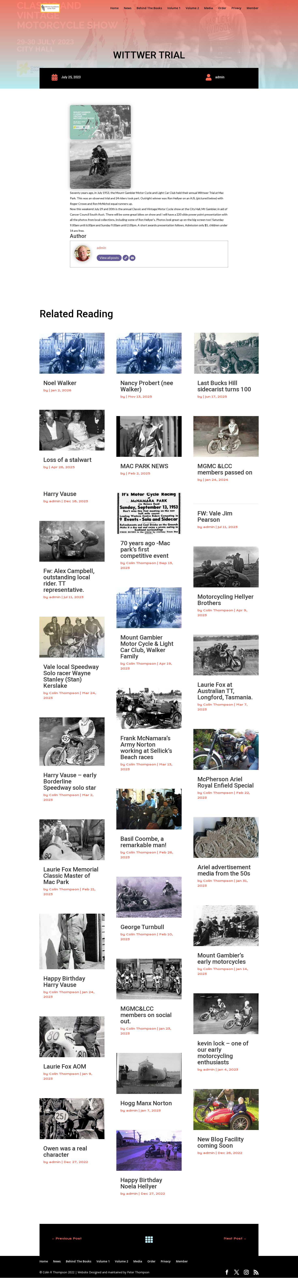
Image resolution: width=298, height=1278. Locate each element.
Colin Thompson (64, 693)
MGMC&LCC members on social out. (146, 1015)
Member (252, 8)
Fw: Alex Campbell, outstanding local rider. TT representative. (68, 580)
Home (114, 8)
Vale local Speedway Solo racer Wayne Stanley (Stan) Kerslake (71, 676)
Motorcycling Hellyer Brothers (225, 599)
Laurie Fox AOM (64, 1066)
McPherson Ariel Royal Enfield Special (225, 782)
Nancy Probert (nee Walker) (146, 386)
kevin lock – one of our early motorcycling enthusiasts (223, 1053)
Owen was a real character (65, 1151)
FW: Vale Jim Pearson (214, 516)
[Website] (126, 258)
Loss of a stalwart (67, 459)
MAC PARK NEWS (144, 466)
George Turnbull (142, 926)
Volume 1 (173, 8)
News (127, 8)
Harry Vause (59, 493)
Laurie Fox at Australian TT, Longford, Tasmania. (225, 691)
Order (222, 8)
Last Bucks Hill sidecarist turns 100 (224, 386)
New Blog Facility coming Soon (220, 1142)
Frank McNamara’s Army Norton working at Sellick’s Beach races (146, 748)
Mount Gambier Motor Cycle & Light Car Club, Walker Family (146, 647)
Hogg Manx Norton (146, 1103)
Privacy (236, 8)
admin (101, 248)
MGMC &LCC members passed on (224, 469)
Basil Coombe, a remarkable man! (143, 842)
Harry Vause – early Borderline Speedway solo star (69, 781)
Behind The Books (149, 8)
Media (208, 8)
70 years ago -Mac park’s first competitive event (145, 549)
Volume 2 (192, 8)
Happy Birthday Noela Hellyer (141, 1183)
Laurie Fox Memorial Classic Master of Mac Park (71, 875)
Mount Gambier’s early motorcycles (221, 958)
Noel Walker (59, 382)
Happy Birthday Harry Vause (64, 981)
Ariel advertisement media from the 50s (224, 870)
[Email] (132, 258)
